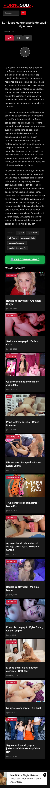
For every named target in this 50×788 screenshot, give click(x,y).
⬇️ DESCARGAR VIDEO (25, 259)
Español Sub (32, 233)
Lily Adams (13, 238)
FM (27, 38)
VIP (9, 38)
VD (18, 38)
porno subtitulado (28, 238)
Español (21, 233)
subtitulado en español (17, 248)
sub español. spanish (17, 243)
